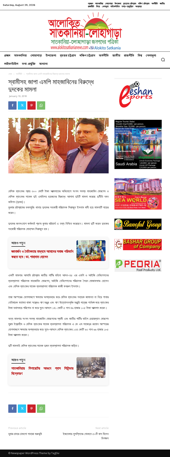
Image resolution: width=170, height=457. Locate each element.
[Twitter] (22, 105)
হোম (10, 74)
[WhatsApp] (41, 105)
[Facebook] (12, 105)
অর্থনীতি (19, 74)
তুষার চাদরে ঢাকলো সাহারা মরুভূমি (25, 434)
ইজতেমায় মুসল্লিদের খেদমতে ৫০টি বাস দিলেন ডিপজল (86, 436)
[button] (163, 59)
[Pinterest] (31, 105)
